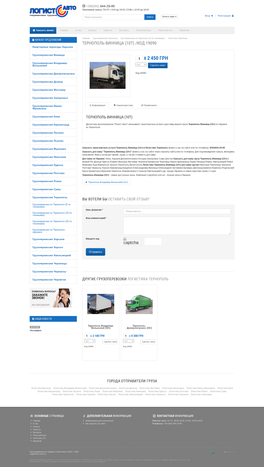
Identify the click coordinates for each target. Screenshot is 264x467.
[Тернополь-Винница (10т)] (108, 74)
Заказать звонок (45, 30)
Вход (207, 16)
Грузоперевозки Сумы (47, 189)
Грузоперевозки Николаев (49, 156)
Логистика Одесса (157, 391)
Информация (98, 105)
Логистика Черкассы (155, 394)
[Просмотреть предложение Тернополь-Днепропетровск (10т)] (139, 303)
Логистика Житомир (149, 388)
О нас (78, 30)
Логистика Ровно (199, 391)
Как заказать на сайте (95, 423)
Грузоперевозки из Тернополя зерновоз (49, 230)
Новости (107, 30)
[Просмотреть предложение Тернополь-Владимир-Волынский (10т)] (100, 303)
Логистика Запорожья (173, 388)
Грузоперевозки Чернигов (49, 279)
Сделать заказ (157, 65)
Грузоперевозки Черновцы (50, 263)
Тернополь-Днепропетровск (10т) (139, 326)
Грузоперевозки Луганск (48, 132)
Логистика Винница (41, 388)
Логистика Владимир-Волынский (70, 388)
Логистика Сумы (218, 391)
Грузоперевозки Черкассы (49, 271)
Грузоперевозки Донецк (48, 81)
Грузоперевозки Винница (49, 55)
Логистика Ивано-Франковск (200, 388)
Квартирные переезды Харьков (53, 46)
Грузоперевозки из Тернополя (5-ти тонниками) (51, 205)
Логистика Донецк (128, 388)
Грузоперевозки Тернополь (50, 197)
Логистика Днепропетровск (103, 388)
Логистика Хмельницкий (130, 394)
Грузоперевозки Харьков (48, 239)
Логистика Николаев (135, 391)
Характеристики (124, 105)
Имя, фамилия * (94, 210)
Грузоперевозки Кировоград (51, 124)
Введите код (92, 239)
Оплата (92, 30)
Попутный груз (143, 30)
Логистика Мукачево (112, 391)
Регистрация (224, 16)
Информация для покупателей (99, 421)
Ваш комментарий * (96, 218)
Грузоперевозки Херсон (48, 247)
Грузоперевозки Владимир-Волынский (50, 64)
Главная (64, 30)
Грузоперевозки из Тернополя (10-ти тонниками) (52, 214)
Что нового (35, 330)
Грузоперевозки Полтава (48, 173)
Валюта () (168, 16)
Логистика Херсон (107, 394)
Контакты (124, 30)
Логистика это (165, 30)
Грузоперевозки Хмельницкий (52, 255)
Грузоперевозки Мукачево (49, 148)
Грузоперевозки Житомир (49, 89)
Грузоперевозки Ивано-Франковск (47, 107)
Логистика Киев (225, 388)
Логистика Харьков (85, 394)
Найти (150, 17)
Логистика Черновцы (201, 394)
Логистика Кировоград (49, 391)
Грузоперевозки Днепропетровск (54, 73)
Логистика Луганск (71, 391)
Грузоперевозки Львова (48, 140)
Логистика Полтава (178, 391)
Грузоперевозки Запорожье (50, 97)
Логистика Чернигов (178, 394)
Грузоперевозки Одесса (48, 165)
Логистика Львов (91, 391)
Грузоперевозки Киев (46, 116)
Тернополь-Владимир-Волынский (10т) (108, 182)
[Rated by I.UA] (219, 452)
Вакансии (184, 30)
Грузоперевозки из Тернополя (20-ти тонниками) (52, 222)
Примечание (150, 105)
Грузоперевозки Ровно (47, 181)
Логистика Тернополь (177, 38)
